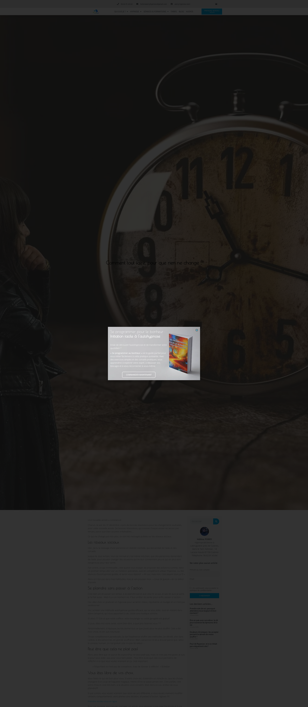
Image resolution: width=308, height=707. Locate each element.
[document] (154, 353)
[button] (197, 330)
